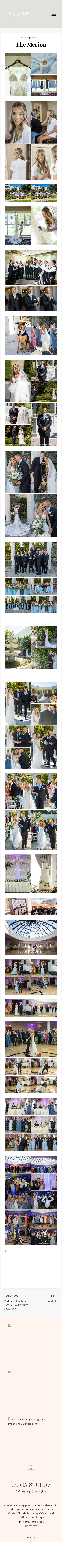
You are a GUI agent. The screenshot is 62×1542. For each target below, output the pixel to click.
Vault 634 (53, 1299)
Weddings (35, 38)
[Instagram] (31, 1468)
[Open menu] (54, 14)
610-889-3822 (31, 1526)
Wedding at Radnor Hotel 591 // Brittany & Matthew (15, 1302)
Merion (25, 38)
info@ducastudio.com (31, 1522)
